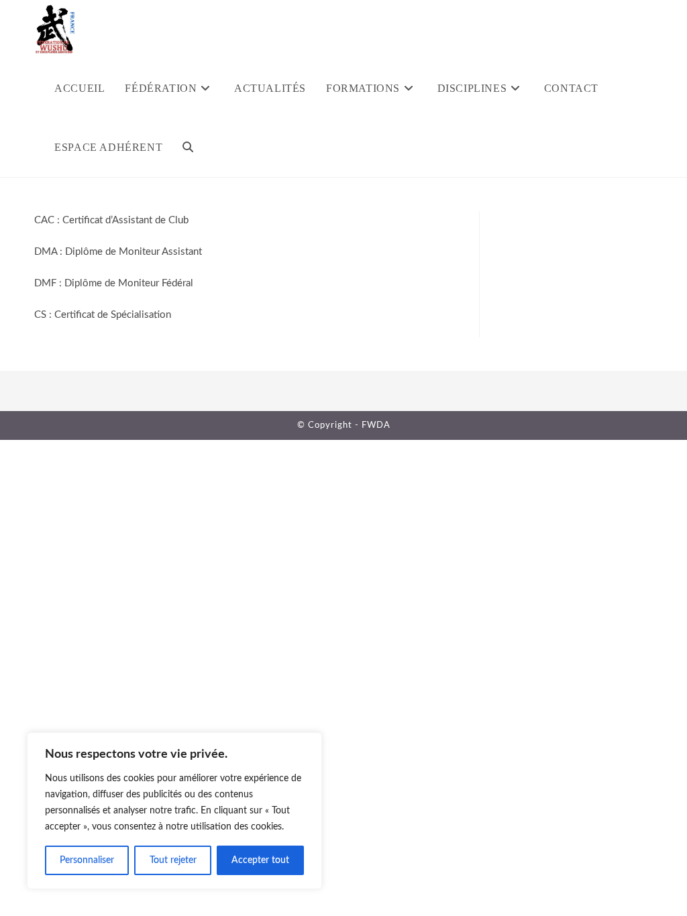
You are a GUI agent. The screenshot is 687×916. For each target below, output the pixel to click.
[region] (174, 810)
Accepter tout (260, 860)
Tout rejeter (173, 860)
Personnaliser (87, 860)
